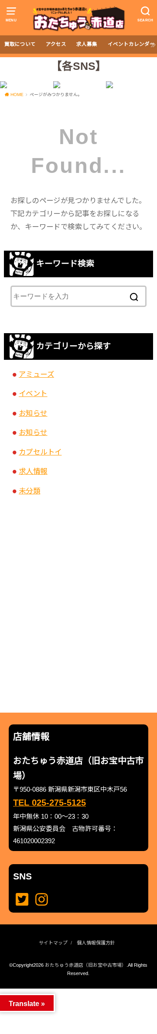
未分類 (29, 491)
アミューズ (36, 374)
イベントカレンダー (131, 44)
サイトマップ (53, 942)
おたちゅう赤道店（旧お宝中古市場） (85, 965)
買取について (20, 44)
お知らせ (33, 413)
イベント (33, 393)
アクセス (56, 44)
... (71, 991)
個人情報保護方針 (96, 942)
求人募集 (86, 44)
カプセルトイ (40, 452)
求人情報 (33, 471)
